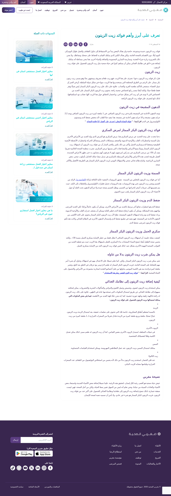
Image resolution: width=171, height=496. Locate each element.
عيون (102, 10)
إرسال (15, 440)
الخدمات (157, 452)
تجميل (71, 10)
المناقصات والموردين (52, 487)
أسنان (95, 10)
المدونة (151, 20)
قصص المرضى (115, 464)
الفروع (55, 10)
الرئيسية (160, 20)
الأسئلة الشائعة (33, 487)
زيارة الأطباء (117, 446)
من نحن (63, 10)
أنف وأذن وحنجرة (83, 10)
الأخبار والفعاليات (154, 464)
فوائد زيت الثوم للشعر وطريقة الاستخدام (121, 273)
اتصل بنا (39, 10)
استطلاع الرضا (116, 452)
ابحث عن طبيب (24, 10)
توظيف (47, 10)
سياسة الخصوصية (16, 487)
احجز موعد (9, 10)
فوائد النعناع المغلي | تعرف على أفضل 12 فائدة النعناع (109, 121)
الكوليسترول (80, 180)
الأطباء (158, 446)
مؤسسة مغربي (115, 458)
